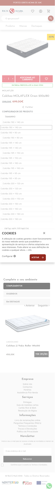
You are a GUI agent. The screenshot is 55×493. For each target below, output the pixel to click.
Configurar (9, 256)
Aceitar (38, 257)
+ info (29, 250)
